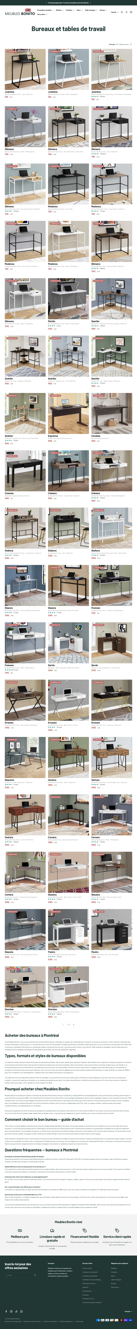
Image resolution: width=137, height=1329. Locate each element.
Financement (87, 1291)
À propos (85, 1295)
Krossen (9, 722)
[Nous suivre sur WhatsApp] (21, 1311)
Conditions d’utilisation (50, 1321)
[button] (95, 96)
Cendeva (95, 435)
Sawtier (95, 321)
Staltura (9, 550)
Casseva (9, 493)
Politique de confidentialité (13, 1321)
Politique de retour (89, 1283)
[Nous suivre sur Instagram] (11, 1311)
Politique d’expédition (66, 1321)
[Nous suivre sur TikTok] (16, 1311)
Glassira (52, 894)
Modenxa (52, 206)
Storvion (9, 1009)
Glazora (9, 607)
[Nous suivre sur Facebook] (6, 1311)
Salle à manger (90, 10)
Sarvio (51, 665)
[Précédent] (46, 2)
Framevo (95, 607)
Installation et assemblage (91, 1280)
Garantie (85, 1287)
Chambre (69, 10)
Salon (79, 10)
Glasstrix (9, 779)
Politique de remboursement (32, 1321)
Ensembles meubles (44, 10)
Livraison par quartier (90, 1276)
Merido (51, 321)
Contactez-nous (88, 1298)
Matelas (58, 10)
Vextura (52, 779)
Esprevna (53, 435)
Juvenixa (9, 91)
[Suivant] (90, 2)
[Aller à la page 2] (73, 1024)
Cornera (52, 837)
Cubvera (52, 493)
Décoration (41, 14)
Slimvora (9, 149)
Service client (87, 1268)
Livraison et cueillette (90, 1272)
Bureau (102, 10)
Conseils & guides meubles (91, 1302)
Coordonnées (79, 1321)
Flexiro (51, 951)
